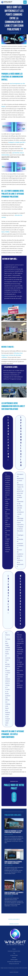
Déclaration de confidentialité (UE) (14, 961)
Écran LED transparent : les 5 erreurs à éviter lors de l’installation (14, 893)
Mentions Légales (14, 959)
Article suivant (14, 924)
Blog (6, 834)
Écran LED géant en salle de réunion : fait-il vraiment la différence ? (13, 862)
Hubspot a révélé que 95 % (16, 142)
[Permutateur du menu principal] (25, 2)
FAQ (14, 953)
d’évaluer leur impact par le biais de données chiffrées (12, 355)
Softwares (14, 957)
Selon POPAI (5, 232)
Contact (14, 949)
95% (22, 148)
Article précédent (14, 919)
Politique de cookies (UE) (14, 963)
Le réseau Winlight (14, 955)
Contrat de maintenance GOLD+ (14, 951)
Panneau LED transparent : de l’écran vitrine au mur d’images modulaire (13, 831)
